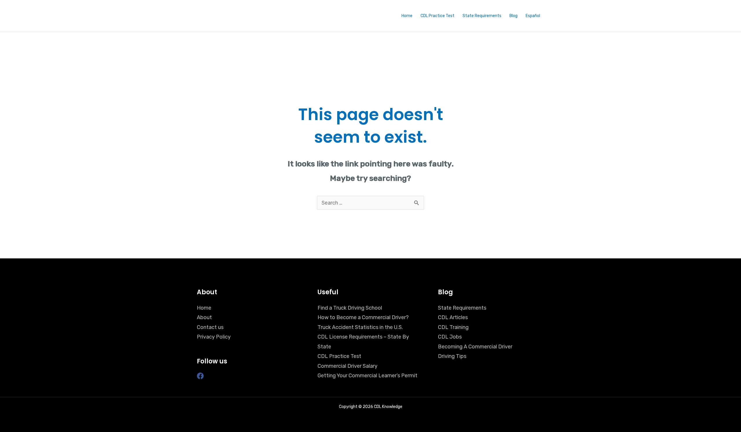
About (204, 317)
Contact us (210, 327)
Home (406, 15)
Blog (513, 15)
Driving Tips (452, 356)
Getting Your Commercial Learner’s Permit (367, 375)
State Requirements (482, 15)
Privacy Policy (214, 337)
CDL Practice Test (437, 15)
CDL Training (453, 327)
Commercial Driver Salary (347, 366)
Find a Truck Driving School (350, 308)
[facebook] (201, 375)
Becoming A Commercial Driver (475, 346)
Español (533, 15)
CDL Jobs (450, 337)
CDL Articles (453, 317)
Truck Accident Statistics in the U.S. (360, 327)
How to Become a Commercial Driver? (363, 317)
